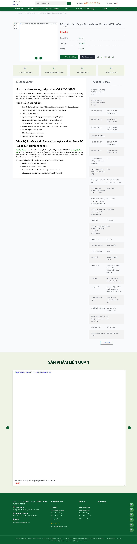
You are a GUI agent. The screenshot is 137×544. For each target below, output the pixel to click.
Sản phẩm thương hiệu (85, 9)
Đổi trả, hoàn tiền (83, 519)
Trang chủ (19, 9)
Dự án (67, 9)
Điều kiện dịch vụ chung (57, 510)
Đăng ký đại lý (54, 519)
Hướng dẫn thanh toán (56, 516)
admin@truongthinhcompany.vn (17, 522)
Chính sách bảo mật (84, 510)
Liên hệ (118, 9)
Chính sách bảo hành (84, 507)
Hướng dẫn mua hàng (56, 513)
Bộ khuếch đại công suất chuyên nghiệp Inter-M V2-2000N (35, 480)
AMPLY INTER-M (30, 13)
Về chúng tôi (33, 9)
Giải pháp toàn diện (51, 9)
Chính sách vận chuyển (85, 516)
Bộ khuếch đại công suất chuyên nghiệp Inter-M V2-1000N (91, 24)
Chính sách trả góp (84, 513)
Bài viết (104, 9)
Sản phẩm (19, 13)
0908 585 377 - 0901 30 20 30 (59, 527)
